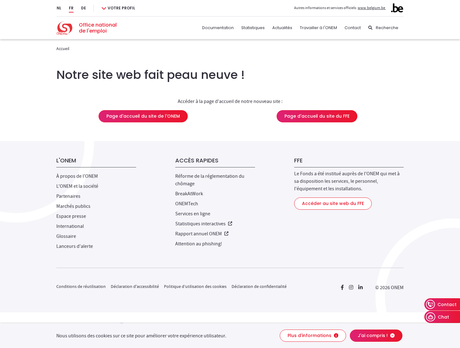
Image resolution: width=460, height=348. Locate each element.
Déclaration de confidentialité (259, 286)
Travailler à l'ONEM (318, 28)
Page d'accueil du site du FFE (317, 116)
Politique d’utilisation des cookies (195, 286)
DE (83, 8)
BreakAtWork (189, 194)
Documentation (218, 28)
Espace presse (71, 216)
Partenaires (68, 196)
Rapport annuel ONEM (201, 234)
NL (59, 8)
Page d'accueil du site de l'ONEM (143, 116)
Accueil (62, 48)
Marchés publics (73, 206)
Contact (353, 28)
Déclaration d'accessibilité (135, 286)
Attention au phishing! (198, 244)
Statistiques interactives (203, 224)
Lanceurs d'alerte (74, 246)
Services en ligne (192, 214)
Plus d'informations (310, 335)
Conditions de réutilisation (81, 286)
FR (71, 8)
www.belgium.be (372, 7)
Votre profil (121, 8)
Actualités (282, 28)
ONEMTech (186, 204)
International (70, 226)
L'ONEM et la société (77, 186)
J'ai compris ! (373, 335)
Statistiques (253, 28)
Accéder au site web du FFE (333, 203)
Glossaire (66, 236)
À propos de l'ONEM (77, 176)
